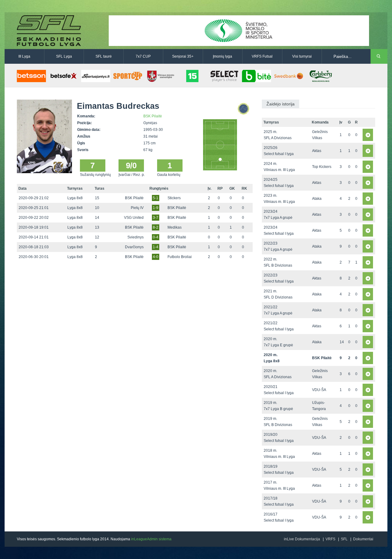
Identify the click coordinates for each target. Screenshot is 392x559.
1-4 (155, 247)
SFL (344, 539)
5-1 (155, 198)
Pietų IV (137, 208)
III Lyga (24, 56)
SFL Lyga (64, 56)
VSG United (134, 217)
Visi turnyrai (302, 56)
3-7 (155, 217)
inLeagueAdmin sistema (151, 539)
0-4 (155, 237)
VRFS (330, 539)
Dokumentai (363, 539)
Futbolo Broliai (180, 257)
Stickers (174, 198)
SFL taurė (104, 56)
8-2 (155, 227)
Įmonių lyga (222, 56)
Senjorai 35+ (183, 56)
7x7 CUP (143, 56)
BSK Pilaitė (152, 116)
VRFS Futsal (262, 56)
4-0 (155, 257)
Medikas (175, 227)
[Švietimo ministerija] (239, 30)
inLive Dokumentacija (302, 539)
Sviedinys (135, 237)
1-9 (155, 208)
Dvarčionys (134, 247)
